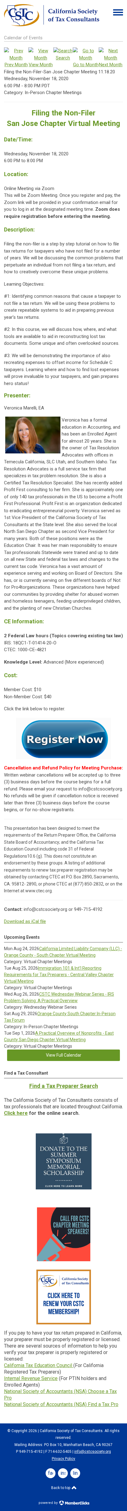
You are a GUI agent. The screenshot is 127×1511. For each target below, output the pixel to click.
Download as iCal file (25, 921)
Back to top (61, 1488)
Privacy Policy (63, 1459)
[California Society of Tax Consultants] (51, 25)
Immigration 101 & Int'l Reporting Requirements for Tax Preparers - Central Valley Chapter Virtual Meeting (59, 975)
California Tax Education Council (38, 1365)
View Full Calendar (63, 1055)
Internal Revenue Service (31, 1378)
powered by (49, 1503)
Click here (16, 1113)
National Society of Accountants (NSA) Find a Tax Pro (61, 1404)
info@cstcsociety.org (92, 1451)
